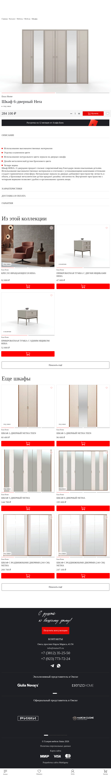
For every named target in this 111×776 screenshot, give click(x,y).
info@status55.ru (55, 648)
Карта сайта (55, 751)
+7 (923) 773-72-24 (55, 659)
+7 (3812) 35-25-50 (55, 653)
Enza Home (7, 96)
